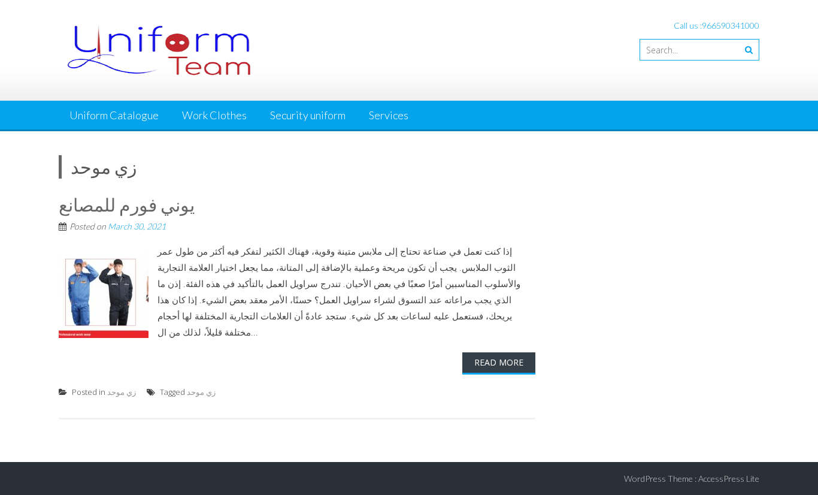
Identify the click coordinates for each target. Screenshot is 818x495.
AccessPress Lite (728, 478)
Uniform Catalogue (114, 115)
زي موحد (121, 392)
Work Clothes (214, 115)
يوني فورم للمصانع (127, 204)
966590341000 (730, 25)
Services (388, 115)
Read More (498, 362)
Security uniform (308, 115)
